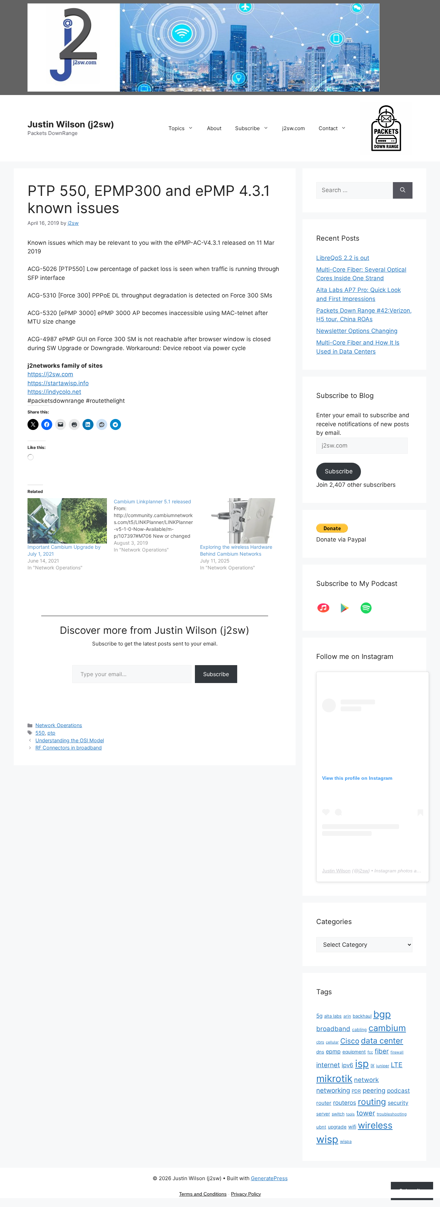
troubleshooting (392, 1114)
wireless (375, 1125)
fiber (382, 1051)
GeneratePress (269, 1178)
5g (319, 1015)
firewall (397, 1052)
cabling (359, 1029)
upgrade (337, 1127)
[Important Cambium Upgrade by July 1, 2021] (67, 521)
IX (372, 1065)
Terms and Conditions (203, 1194)
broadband (333, 1029)
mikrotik (334, 1078)
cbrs (320, 1042)
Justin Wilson (336, 870)
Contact (328, 128)
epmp (333, 1051)
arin (347, 1016)
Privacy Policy (246, 1194)
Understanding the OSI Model (69, 740)
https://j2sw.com (50, 374)
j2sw (363, 870)
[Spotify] (369, 607)
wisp (327, 1139)
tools (350, 1114)
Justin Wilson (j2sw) (71, 124)
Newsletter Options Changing (356, 330)
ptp (51, 733)
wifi (352, 1127)
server (323, 1113)
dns (320, 1051)
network (366, 1079)
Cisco (349, 1041)
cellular (332, 1042)
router (323, 1103)
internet (328, 1065)
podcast (398, 1090)
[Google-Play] (348, 607)
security (398, 1103)
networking (333, 1090)
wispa (346, 1141)
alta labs (333, 1016)
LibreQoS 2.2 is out (342, 257)
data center (382, 1041)
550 (40, 733)
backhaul (362, 1016)
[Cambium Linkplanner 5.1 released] (157, 525)
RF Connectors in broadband (68, 748)
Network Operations (58, 725)
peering (374, 1090)
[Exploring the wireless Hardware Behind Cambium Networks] (239, 521)
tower (365, 1113)
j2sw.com (293, 128)
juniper (382, 1065)
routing (372, 1101)
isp (362, 1064)
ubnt (321, 1127)
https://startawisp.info (58, 383)
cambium (387, 1028)
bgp (382, 1014)
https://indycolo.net (54, 391)
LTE (397, 1065)
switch (338, 1113)
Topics (176, 128)
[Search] (402, 190)
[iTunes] (327, 607)
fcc (370, 1052)
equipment (354, 1051)
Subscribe (247, 128)
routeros (344, 1102)
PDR (356, 1091)
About (214, 128)
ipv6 (347, 1065)
